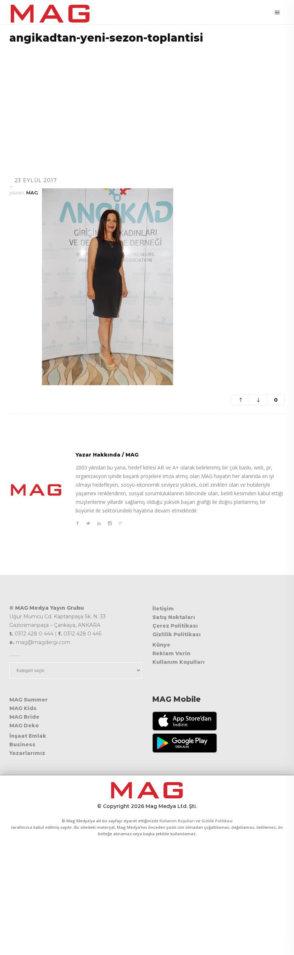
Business (22, 744)
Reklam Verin (171, 653)
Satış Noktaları (173, 617)
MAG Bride (24, 717)
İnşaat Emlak (27, 736)
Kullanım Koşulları (178, 662)
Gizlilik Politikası (176, 634)
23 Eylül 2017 (36, 180)
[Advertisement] (147, 101)
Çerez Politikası (175, 626)
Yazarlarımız (27, 753)
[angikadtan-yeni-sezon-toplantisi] (36, 490)
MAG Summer (28, 699)
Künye (161, 645)
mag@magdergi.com (43, 642)
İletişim (163, 608)
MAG (32, 192)
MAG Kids (23, 708)
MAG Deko (24, 725)
